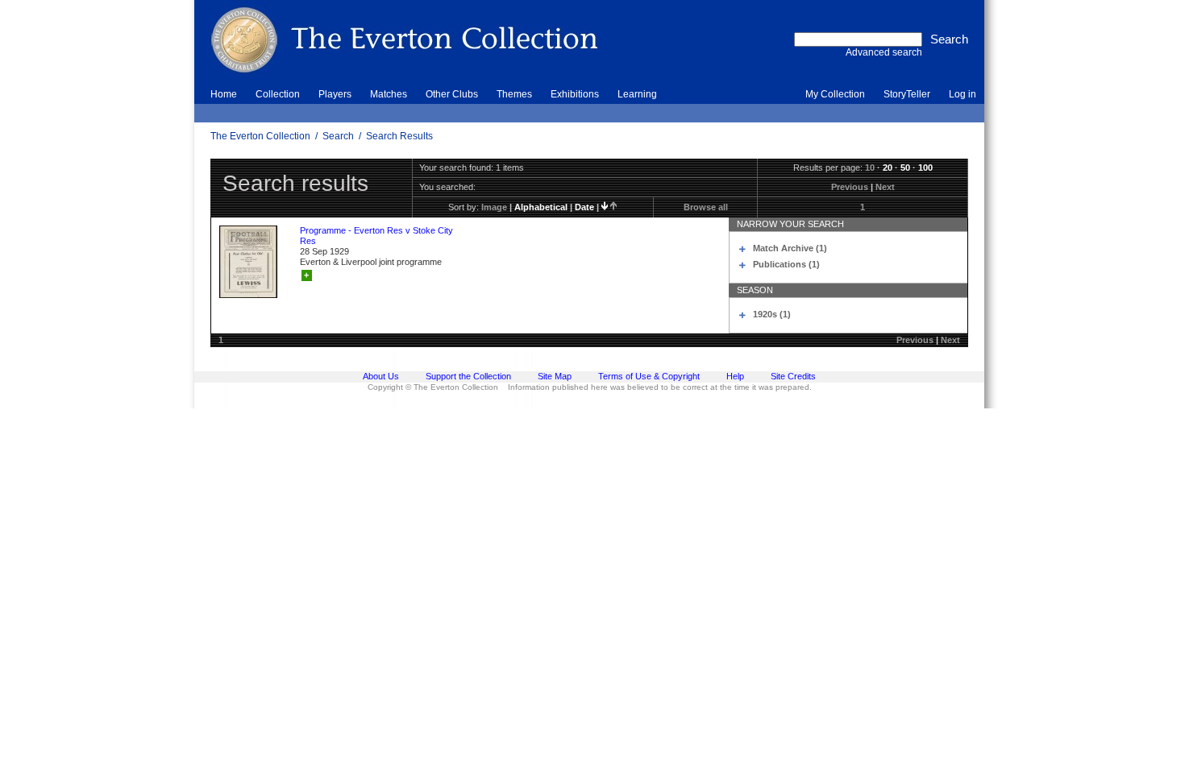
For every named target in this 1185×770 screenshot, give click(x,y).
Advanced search (884, 52)
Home (223, 94)
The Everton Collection (260, 136)
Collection (278, 94)
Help (735, 376)
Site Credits (793, 376)
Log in (962, 94)
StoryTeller (907, 94)
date (584, 207)
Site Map (555, 376)
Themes (514, 94)
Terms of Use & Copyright (649, 376)
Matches (388, 94)
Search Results (399, 136)
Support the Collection (468, 376)
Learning (637, 94)
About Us (381, 376)
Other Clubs (452, 94)
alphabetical (541, 207)
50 (905, 167)
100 (925, 167)
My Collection (835, 94)
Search (338, 136)
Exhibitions (575, 94)
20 (887, 167)
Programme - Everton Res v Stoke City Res (376, 236)
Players (334, 94)
